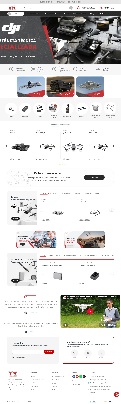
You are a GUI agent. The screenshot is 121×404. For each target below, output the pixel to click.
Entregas (106, 7)
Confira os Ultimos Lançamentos (23, 200)
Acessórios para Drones (47, 262)
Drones (11, 116)
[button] (7, 148)
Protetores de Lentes (96, 116)
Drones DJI (12, 130)
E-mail (88, 358)
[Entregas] (101, 8)
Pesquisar (70, 7)
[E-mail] (88, 353)
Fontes (39, 116)
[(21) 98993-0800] (78, 8)
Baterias (25, 116)
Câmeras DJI (67, 116)
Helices (81, 116)
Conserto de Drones (63, 67)
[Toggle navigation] (9, 13)
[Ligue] (74, 353)
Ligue (74, 357)
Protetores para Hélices (110, 116)
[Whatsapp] (101, 353)
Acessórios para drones (23, 259)
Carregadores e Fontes (60, 262)
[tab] (55, 125)
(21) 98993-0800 (87, 7)
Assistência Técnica (53, 116)
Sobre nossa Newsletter (19, 357)
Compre (82, 68)
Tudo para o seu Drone (19, 262)
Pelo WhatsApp (83, 70)
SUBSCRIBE (49, 351)
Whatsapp (101, 357)
